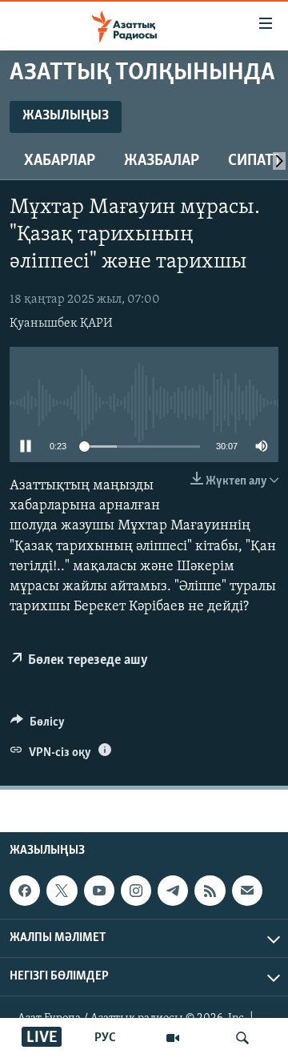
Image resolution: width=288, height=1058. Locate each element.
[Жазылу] (247, 890)
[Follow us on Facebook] (25, 890)
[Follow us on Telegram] (173, 890)
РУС (105, 1038)
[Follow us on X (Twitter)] (61, 890)
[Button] (37, 725)
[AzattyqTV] (173, 1038)
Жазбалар (161, 161)
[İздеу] (242, 1038)
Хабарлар (59, 161)
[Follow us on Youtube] (99, 890)
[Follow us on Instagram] (136, 890)
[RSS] (209, 890)
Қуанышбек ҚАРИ (61, 323)
